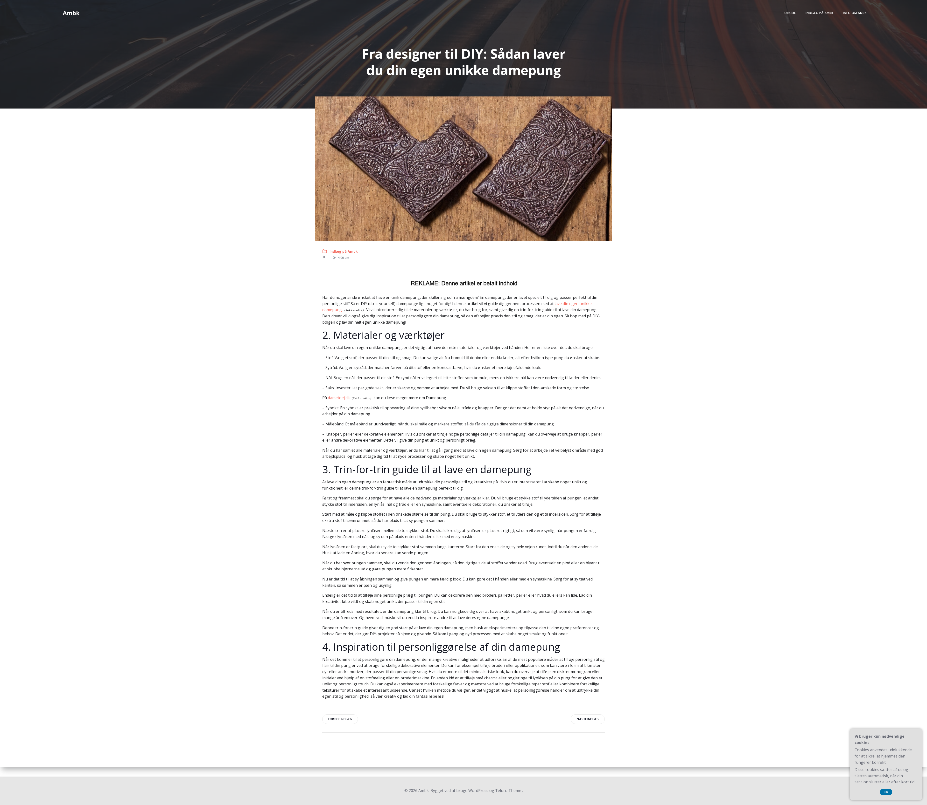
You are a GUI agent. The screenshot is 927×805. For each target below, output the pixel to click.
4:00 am (343, 258)
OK (886, 792)
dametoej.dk (339, 397)
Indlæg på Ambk (819, 13)
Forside (789, 13)
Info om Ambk (855, 13)
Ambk (71, 13)
